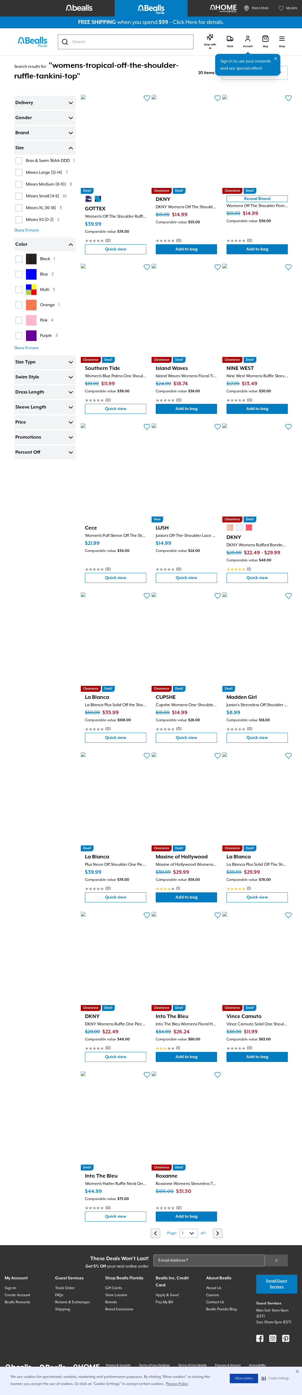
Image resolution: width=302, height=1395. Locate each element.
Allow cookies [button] (244, 1378)
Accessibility (257, 1365)
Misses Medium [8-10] (49, 184)
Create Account (17, 1295)
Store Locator (116, 1295)
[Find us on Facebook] (259, 1338)
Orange (50, 304)
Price (20, 422)
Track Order (65, 1288)
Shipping (62, 1309)
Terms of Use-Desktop (154, 1365)
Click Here (185, 22)
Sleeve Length (30, 407)
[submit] (276, 1260)
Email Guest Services (276, 1284)
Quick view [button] (125, 250)
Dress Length (29, 392)
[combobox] (125, 42)
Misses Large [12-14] (47, 172)
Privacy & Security (118, 1365)
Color (21, 244)
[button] (275, 1378)
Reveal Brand (257, 198)
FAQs (59, 1295)
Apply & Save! (167, 1295)
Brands (111, 1302)
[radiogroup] (93, 198)
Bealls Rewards (17, 1302)
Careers (212, 1295)
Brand (22, 133)
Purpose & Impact (228, 1365)
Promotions (28, 437)
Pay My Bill (164, 1302)
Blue (47, 274)
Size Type (25, 362)
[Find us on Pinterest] (285, 1338)
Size (19, 148)
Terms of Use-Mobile (192, 1365)
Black (47, 258)
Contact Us (215, 1302)
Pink (46, 320)
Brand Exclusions (119, 1309)
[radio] (88, 198)
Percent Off (27, 452)
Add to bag (196, 250)
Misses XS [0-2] (42, 219)
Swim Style (27, 377)
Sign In (10, 1288)
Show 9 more (26, 230)
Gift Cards (113, 1288)
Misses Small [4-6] (46, 196)
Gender (23, 118)
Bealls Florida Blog (221, 1309)
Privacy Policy (177, 1384)
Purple (49, 335)
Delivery (24, 103)
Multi (47, 289)
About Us (213, 1288)
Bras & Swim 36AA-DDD (50, 160)
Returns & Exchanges (72, 1302)
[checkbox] (18, 160)
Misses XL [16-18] (44, 207)
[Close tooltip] (276, 58)
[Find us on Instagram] (272, 1338)
